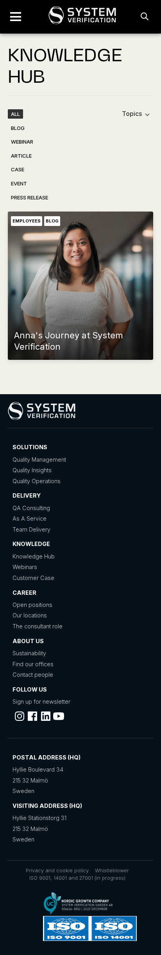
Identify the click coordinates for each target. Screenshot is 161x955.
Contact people (33, 674)
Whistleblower (112, 870)
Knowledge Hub (34, 556)
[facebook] (32, 716)
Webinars (25, 567)
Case (17, 169)
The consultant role (38, 626)
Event (19, 183)
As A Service (30, 518)
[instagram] (19, 716)
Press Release (29, 197)
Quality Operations (37, 481)
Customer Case (33, 577)
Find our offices (33, 664)
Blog (18, 128)
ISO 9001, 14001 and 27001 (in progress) (77, 878)
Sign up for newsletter (41, 701)
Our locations (30, 615)
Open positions (32, 604)
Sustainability (29, 653)
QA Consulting (31, 508)
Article (21, 156)
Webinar (22, 142)
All (15, 114)
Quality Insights (32, 470)
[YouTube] (58, 716)
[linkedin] (45, 716)
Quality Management (39, 459)
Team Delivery (31, 529)
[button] (15, 17)
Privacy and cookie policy (57, 870)
